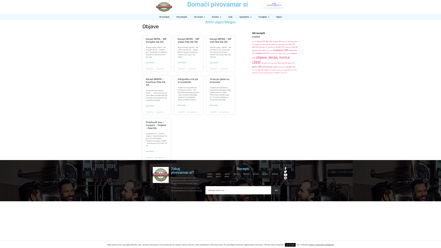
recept (290, 67)
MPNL (218, 174)
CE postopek (164, 17)
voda (278, 73)
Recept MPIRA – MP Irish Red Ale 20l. (220, 40)
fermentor (272, 47)
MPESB (275, 174)
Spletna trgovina (278, 70)
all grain (277, 41)
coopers (257, 44)
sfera (254, 70)
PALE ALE (282, 63)
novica (281, 53)
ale (269, 41)
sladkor (268, 70)
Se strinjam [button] (290, 245)
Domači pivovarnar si (217, 4)
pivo (257, 66)
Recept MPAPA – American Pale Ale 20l (155, 82)
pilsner (291, 63)
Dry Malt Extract (282, 44)
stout (287, 70)
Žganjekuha (244, 17)
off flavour (265, 63)
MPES (209, 177)
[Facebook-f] (285, 168)
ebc (291, 44)
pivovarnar (270, 67)
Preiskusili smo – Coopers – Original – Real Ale (156, 125)
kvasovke (256, 50)
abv (254, 41)
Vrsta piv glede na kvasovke (219, 80)
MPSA (227, 174)
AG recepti (198, 17)
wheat (284, 73)
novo (288, 53)
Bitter (284, 41)
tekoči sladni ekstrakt (267, 73)
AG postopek (181, 17)
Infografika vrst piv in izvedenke (188, 80)
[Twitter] (285, 171)
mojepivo (280, 50)
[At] (285, 177)
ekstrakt (263, 47)
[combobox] (238, 190)
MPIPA (256, 174)
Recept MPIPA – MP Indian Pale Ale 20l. (188, 40)
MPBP (209, 174)
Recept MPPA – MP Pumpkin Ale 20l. (156, 40)
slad (260, 70)
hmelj (280, 47)
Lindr (230, 17)
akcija (261, 41)
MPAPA (246, 174)
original (273, 63)
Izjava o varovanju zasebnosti (321, 245)
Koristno (215, 17)
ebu (255, 47)
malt (270, 50)
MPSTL (237, 174)
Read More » (150, 63)
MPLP (218, 177)
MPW (227, 177)
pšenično (281, 67)
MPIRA (265, 174)
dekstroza (266, 44)
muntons (273, 53)
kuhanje (287, 47)
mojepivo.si (262, 53)
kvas (295, 47)
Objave (279, 17)
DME (273, 44)
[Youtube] (285, 174)
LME (264, 50)
